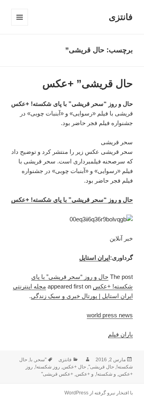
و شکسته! (106, 374)
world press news (110, 315)
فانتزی (121, 17)
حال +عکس (74, 367)
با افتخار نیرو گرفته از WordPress (98, 393)
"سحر (40, 359)
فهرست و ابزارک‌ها (19, 25)
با (31, 359)
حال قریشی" (101, 367)
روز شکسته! (47, 367)
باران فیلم (120, 334)
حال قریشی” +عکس (87, 84)
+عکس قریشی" (57, 374)
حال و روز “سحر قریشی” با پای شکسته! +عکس (72, 199)
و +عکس (85, 374)
